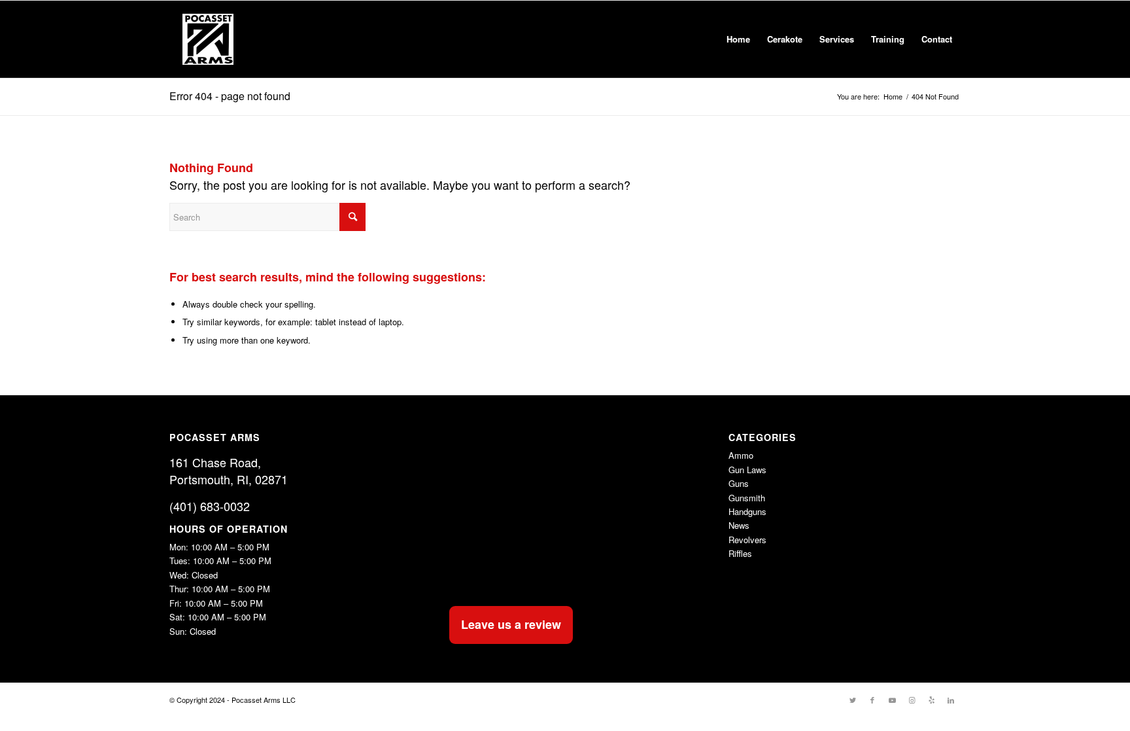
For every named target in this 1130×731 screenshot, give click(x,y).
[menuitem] (738, 39)
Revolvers (747, 539)
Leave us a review (511, 624)
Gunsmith (746, 497)
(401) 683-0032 (209, 505)
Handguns (747, 511)
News (738, 525)
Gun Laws (747, 469)
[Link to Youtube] (892, 699)
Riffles (740, 553)
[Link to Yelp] (931, 699)
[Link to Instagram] (911, 699)
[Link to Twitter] (853, 699)
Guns (738, 483)
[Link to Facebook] (872, 699)
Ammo (740, 455)
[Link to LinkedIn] (951, 699)
